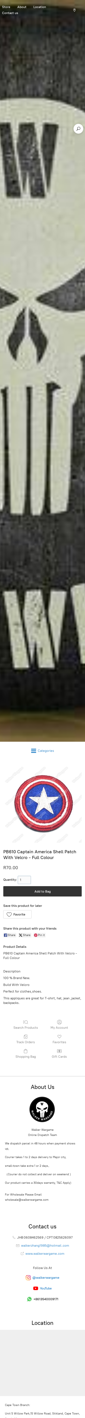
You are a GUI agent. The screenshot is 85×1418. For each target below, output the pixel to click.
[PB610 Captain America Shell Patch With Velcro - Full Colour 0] (42, 803)
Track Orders (25, 1042)
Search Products (25, 1028)
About (21, 7)
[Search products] (78, 128)
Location (39, 7)
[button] (17, 914)
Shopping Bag (25, 1057)
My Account (59, 1028)
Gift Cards (59, 1057)
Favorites (59, 1042)
